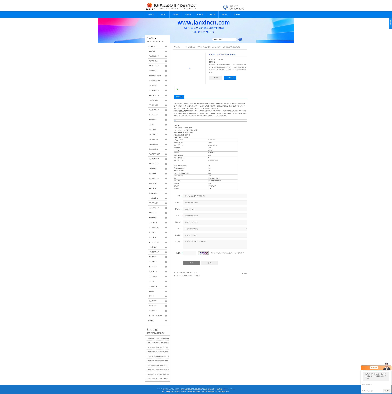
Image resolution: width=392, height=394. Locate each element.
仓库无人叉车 (152, 173)
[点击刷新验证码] (203, 253)
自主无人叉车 (152, 129)
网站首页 (151, 14)
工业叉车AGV (153, 276)
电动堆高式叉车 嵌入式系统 (188, 272)
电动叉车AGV (153, 271)
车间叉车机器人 (153, 61)
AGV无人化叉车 (153, 100)
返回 (243, 273)
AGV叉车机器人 (153, 203)
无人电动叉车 (152, 261)
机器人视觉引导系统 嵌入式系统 (190, 276)
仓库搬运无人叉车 (154, 178)
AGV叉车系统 (153, 222)
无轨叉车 (151, 281)
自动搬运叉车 (152, 306)
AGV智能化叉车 (153, 105)
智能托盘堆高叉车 (154, 95)
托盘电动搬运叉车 (154, 110)
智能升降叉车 (152, 119)
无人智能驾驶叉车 (154, 208)
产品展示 (175, 14)
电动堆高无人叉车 (154, 70)
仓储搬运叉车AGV (154, 193)
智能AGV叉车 (153, 212)
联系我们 (237, 14)
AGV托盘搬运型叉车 (154, 80)
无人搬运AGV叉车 (154, 159)
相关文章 (152, 329)
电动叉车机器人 (153, 198)
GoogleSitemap (231, 389)
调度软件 (151, 124)
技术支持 (200, 14)
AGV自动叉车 (153, 247)
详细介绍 (179, 97)
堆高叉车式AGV (153, 144)
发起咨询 (386, 391)
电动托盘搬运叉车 (154, 252)
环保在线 (204, 391)
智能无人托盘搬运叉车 (155, 75)
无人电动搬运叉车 (154, 149)
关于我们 (163, 14)
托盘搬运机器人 (153, 85)
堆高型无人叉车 (153, 115)
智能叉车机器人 (153, 188)
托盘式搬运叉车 (153, 139)
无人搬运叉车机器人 (154, 154)
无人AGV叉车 (153, 266)
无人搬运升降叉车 (154, 90)
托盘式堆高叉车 (153, 134)
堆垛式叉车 (152, 232)
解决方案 (212, 14)
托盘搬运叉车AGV (154, 227)
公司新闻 (188, 14)
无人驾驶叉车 (152, 310)
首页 (194, 47)
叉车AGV (151, 296)
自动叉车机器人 (153, 183)
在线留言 (224, 14)
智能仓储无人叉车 (154, 163)
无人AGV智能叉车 (154, 242)
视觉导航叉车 (152, 301)
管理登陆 (210, 391)
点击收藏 (230, 77)
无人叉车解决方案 (154, 56)
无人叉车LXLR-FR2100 (155, 315)
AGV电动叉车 (153, 286)
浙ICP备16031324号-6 (224, 391)
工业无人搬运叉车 (154, 168)
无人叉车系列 (206, 47)
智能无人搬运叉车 (154, 217)
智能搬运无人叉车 (154, 66)
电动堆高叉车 (152, 257)
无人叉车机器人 (153, 237)
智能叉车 (151, 291)
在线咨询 (215, 77)
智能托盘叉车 (152, 51)
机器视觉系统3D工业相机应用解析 (158, 379)
